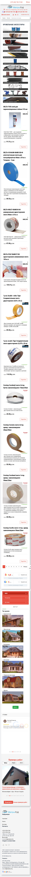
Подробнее (23, 147)
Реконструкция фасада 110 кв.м (11, 787)
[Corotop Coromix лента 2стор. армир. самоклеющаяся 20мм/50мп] (15, 442)
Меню (28, 2)
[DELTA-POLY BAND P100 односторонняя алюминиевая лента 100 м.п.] (15, 269)
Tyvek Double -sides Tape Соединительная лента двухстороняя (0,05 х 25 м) (12, 298)
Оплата (3, 821)
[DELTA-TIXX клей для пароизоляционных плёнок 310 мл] (15, 120)
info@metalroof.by (25, 14)
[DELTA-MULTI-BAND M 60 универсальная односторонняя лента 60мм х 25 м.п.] (15, 225)
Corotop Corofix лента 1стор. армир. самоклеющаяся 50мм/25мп (15, 529)
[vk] (16, 14)
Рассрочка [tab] (7, 598)
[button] (9, 751)
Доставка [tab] (7, 602)
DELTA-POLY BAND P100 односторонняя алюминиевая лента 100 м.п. (15, 256)
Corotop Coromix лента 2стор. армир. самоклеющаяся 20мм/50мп (13, 427)
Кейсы (5, 763)
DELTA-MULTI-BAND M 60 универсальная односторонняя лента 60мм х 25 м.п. (14, 212)
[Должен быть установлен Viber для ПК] (3, 12)
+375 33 (6, 832)
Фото (21, 763)
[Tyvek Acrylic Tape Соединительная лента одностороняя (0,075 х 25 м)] (15, 354)
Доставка (4, 824)
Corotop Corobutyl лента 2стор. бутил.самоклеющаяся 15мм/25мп (15, 386)
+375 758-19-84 (10, 12)
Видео (13, 763)
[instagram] (18, 14)
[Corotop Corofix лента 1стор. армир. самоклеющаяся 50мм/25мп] (15, 539)
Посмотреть (8, 802)
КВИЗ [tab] (6, 593)
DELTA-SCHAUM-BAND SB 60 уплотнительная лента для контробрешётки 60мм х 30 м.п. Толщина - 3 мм (14, 156)
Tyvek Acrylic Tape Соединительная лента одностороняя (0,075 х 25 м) (15, 342)
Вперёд (25, 566)
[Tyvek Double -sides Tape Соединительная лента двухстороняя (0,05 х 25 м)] (15, 311)
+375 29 (6, 830)
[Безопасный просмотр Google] (15, 872)
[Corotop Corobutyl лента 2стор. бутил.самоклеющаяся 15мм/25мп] (15, 398)
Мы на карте (5, 837)
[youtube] (13, 14)
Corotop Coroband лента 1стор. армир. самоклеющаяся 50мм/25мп (14, 477)
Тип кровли (5, 611)
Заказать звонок (6, 14)
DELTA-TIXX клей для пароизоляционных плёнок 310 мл (15, 108)
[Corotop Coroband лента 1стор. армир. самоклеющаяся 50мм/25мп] (15, 493)
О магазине (4, 818)
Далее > (16, 707)
